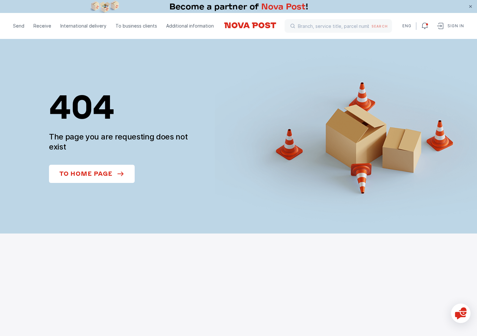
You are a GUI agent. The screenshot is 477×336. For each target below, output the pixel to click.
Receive (42, 26)
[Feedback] (461, 313)
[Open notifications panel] (425, 26)
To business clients (136, 26)
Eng (406, 25)
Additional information (190, 26)
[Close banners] (470, 6)
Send (18, 26)
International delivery (83, 26)
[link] (238, 6)
